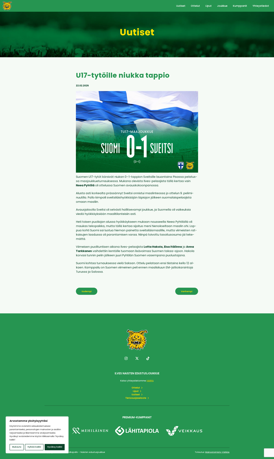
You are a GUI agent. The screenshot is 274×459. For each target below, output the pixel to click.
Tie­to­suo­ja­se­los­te (136, 398)
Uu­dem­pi (87, 292)
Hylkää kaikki (34, 447)
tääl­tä (150, 381)
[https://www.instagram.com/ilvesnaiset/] (126, 358)
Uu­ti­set (136, 395)
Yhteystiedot (261, 6)
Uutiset (180, 6)
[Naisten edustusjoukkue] (7, 6)
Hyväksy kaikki (54, 447)
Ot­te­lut (136, 388)
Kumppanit (240, 6)
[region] (37, 434)
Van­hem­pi (186, 292)
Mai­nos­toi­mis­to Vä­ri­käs (217, 452)
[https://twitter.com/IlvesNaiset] (137, 358)
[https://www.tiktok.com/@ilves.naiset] (147, 358)
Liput (209, 6)
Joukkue (222, 6)
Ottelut (195, 6)
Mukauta (16, 447)
